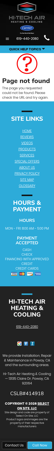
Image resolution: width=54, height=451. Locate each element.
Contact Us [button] (14, 445)
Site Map (27, 179)
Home (27, 131)
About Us (27, 167)
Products (27, 149)
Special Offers (27, 161)
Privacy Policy (27, 173)
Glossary (27, 186)
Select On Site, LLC (33, 406)
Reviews (27, 137)
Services (27, 155)
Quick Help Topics (25, 49)
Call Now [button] (39, 445)
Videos (27, 143)
